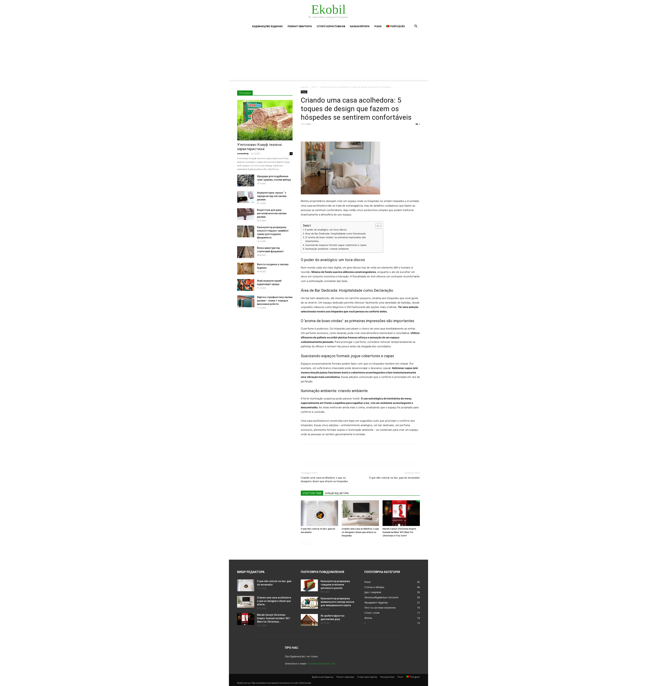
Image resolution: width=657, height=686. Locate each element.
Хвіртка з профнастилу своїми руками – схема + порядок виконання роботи (274, 300)
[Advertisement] (328, 56)
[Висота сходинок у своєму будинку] (245, 268)
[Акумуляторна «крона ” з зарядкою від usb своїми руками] (245, 197)
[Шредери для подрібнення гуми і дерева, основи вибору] (245, 180)
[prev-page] (303, 542)
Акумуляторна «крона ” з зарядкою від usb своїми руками (271, 196)
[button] (416, 26)
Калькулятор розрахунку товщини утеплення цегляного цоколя (335, 584)
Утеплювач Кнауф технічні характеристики (259, 147)
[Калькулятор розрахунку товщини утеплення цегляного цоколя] (309, 585)
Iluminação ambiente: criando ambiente (327, 248)
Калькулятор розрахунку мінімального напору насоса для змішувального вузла (337, 602)
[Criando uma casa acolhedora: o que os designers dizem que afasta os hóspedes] (360, 513)
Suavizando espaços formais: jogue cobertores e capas (335, 245)
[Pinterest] (320, 131)
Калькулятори (360, 26)
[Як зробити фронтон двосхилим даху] (309, 620)
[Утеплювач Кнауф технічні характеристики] (265, 120)
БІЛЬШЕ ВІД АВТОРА (337, 493)
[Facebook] (304, 131)
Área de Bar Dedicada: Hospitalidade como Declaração (335, 233)
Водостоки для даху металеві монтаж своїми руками (271, 213)
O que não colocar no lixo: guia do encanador (394, 477)
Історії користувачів (331, 26)
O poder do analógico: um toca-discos (326, 229)
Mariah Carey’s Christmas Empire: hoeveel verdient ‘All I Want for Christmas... (273, 618)
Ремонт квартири (300, 26)
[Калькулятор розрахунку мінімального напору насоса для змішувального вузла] (309, 603)
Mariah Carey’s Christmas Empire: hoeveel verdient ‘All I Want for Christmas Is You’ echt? (399, 532)
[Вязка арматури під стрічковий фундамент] (245, 252)
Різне (378, 26)
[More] (335, 131)
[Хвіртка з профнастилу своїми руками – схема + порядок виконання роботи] (245, 301)
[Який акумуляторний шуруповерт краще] (245, 285)
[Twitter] (312, 131)
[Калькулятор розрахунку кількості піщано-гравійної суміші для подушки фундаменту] (245, 231)
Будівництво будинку (267, 26)
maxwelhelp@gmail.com (321, 663)
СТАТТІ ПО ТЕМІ (312, 493)
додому (304, 86)
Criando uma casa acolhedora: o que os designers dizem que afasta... (274, 601)
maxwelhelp (243, 153)
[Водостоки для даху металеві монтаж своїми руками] (245, 214)
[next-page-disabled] (308, 542)
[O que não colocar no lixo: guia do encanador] (319, 513)
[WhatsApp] (327, 131)
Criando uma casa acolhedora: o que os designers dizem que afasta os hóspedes (324, 479)
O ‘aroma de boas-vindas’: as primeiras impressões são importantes (335, 239)
